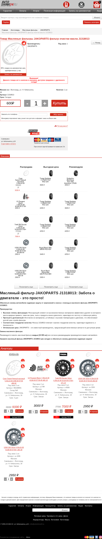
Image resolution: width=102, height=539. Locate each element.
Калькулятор (50, 506)
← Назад (96, 43)
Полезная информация (54, 11)
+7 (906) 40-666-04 (7, 524)
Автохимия (55, 520)
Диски (65, 516)
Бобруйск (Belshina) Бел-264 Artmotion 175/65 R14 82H (70, 181)
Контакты (88, 506)
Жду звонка (58, 114)
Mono (28, 537)
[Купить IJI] (38, 355)
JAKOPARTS (32, 46)
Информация (38, 506)
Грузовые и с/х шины (54, 516)
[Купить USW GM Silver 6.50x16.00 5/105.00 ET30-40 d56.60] (88, 368)
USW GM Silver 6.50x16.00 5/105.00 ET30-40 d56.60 (20, 250)
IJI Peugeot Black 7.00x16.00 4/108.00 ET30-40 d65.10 (20, 205)
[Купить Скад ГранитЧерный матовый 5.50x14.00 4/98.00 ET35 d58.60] (14, 368)
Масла (47, 520)
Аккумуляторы (38, 520)
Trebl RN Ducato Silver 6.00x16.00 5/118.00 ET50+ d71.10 (20, 228)
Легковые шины (40, 516)
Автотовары (64, 520)
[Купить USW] (88, 355)
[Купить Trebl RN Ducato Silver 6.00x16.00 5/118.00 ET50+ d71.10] (63, 368)
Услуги (36, 11)
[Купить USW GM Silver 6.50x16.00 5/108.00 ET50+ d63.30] (14, 437)
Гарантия (7, 11)
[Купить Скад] (14, 355)
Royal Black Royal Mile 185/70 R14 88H (45, 272)
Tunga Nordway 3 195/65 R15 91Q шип (45, 203)
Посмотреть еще (26, 287)
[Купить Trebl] (63, 355)
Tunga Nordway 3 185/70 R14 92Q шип (70, 272)
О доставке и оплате (8, 144)
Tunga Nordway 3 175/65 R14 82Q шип (45, 180)
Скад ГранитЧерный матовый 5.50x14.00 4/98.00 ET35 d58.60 (20, 182)
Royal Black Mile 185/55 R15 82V (45, 248)
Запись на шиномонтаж (80, 11)
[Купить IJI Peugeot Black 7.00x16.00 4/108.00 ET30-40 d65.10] (39, 368)
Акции (80, 506)
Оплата (22, 11)
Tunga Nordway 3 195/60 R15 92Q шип (45, 226)
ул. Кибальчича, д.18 (21, 524)
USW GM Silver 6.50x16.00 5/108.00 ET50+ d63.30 (20, 273)
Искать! (97, 17)
